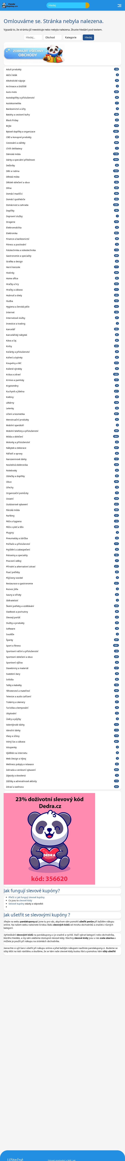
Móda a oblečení (62, 436)
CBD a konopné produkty (62, 137)
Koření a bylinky (62, 357)
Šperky (62, 640)
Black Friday (62, 120)
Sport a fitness (62, 645)
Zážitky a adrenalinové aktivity (62, 781)
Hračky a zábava (62, 289)
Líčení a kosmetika (62, 414)
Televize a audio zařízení (62, 696)
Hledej (88, 37)
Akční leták (62, 75)
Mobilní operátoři (62, 425)
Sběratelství (62, 600)
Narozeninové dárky (62, 459)
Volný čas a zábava (62, 741)
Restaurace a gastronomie (62, 583)
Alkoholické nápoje (62, 80)
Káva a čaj (62, 340)
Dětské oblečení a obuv (62, 182)
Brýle (62, 125)
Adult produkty (62, 69)
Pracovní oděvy (62, 560)
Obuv (62, 481)
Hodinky (62, 272)
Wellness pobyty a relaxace (62, 764)
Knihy (62, 346)
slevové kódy (25, 900)
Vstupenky (62, 747)
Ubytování (62, 713)
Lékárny (62, 402)
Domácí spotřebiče (62, 199)
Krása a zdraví (62, 374)
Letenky (62, 408)
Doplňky (62, 210)
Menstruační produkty (62, 419)
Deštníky (62, 165)
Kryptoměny (62, 385)
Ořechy (62, 487)
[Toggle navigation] (119, 5)
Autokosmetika (62, 103)
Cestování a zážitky (62, 142)
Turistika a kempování (62, 707)
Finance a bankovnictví (62, 238)
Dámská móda (62, 154)
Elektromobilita (62, 227)
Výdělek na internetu (62, 753)
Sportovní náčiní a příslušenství (62, 651)
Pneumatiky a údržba (62, 538)
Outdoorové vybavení (62, 504)
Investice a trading (62, 323)
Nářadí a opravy (62, 453)
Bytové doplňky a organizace (62, 131)
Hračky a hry (62, 284)
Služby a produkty (62, 623)
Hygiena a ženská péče (62, 306)
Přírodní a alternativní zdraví (62, 566)
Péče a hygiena (62, 521)
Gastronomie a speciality (62, 255)
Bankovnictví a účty (62, 108)
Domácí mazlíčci (62, 193)
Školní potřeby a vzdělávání (62, 606)
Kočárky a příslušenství (62, 351)
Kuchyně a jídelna (62, 391)
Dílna (62, 188)
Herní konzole (62, 267)
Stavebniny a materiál (62, 668)
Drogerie (62, 221)
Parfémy (62, 515)
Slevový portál (62, 617)
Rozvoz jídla (62, 589)
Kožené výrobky (62, 368)
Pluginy (62, 532)
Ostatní (62, 498)
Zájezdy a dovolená (62, 775)
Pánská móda (62, 510)
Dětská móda (62, 176)
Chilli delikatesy (62, 148)
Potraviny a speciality (62, 555)
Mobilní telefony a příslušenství (62, 430)
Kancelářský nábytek (62, 334)
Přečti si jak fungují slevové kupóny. (27, 897)
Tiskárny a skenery (62, 702)
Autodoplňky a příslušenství (62, 97)
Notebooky (62, 470)
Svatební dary (62, 673)
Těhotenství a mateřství (62, 690)
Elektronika (62, 233)
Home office (62, 278)
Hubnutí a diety (62, 295)
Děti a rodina (62, 171)
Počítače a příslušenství (62, 543)
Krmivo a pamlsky (62, 380)
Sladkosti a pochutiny (62, 611)
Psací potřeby (62, 572)
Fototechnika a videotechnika (62, 250)
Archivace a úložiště (62, 86)
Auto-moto (62, 92)
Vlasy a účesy (62, 736)
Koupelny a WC (62, 363)
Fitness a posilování (62, 244)
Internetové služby (62, 318)
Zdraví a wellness (62, 786)
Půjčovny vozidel (62, 577)
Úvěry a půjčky (62, 719)
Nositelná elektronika (62, 464)
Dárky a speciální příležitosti (62, 159)
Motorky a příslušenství (62, 442)
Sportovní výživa (62, 662)
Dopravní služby (62, 216)
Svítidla (62, 679)
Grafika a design (62, 261)
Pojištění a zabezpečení (62, 549)
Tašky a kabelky (62, 685)
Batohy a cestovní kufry (62, 114)
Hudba (62, 301)
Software (62, 628)
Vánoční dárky (62, 730)
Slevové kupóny (16, 903)
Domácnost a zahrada (62, 205)
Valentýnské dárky (62, 724)
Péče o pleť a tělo (62, 527)
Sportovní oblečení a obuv (62, 656)
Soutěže (62, 634)
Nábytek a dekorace (62, 447)
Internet (62, 312)
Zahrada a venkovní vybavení (62, 769)
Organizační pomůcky (62, 493)
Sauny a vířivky (62, 594)
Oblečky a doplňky (62, 476)
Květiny (62, 397)
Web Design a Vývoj (62, 758)
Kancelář (62, 329)
